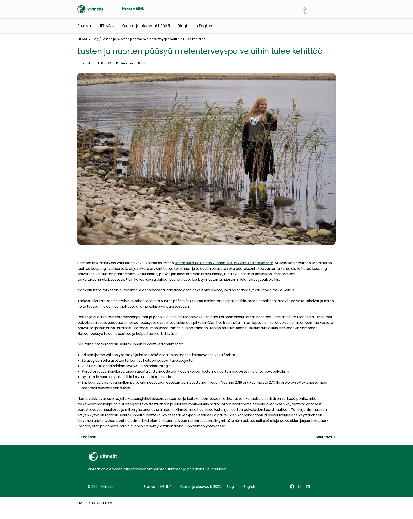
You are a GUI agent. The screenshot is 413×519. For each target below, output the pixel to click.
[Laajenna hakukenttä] (304, 9)
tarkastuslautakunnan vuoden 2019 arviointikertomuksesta (224, 262)
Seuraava (324, 436)
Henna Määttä (133, 9)
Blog (95, 39)
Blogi (141, 63)
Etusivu (82, 39)
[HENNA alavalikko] (113, 26)
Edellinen (88, 436)
